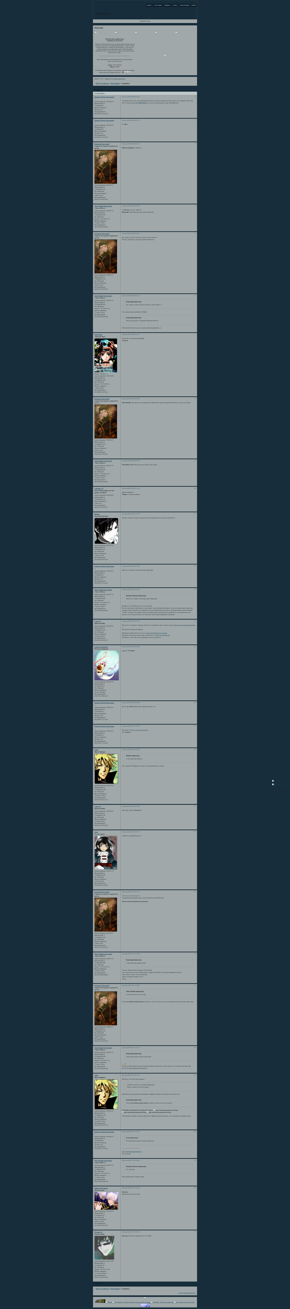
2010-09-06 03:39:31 (134, 334)
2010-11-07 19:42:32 (134, 1188)
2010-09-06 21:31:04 (134, 589)
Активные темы (145, 21)
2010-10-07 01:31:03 (134, 832)
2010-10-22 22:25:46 (134, 954)
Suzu (96, 832)
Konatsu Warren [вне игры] (104, 97)
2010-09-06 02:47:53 (134, 120)
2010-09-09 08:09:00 (134, 702)
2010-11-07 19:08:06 (134, 1160)
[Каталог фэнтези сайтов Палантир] (109, 1302)
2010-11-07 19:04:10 (134, 1131)
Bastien (96, 514)
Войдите (107, 79)
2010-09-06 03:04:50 (134, 206)
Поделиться (125, 96)
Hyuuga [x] (98, 1232)
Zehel (96, 750)
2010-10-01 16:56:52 (134, 726)
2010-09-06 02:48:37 (134, 144)
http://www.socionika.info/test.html (184, 625)
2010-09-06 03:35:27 (134, 295)
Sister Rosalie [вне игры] (103, 206)
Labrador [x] (98, 488)
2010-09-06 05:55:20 (134, 488)
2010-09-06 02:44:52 (134, 96)
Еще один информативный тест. (132, 1151)
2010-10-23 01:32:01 (134, 1075)
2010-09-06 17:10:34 (134, 514)
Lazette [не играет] (101, 647)
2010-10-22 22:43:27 (134, 1047)
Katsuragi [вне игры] (102, 144)
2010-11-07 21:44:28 (134, 1232)
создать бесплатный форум (187, 1293)
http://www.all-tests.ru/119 (140, 730)
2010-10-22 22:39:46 (134, 985)
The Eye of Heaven (102, 83)
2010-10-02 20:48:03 (134, 749)
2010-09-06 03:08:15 (134, 233)
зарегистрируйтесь (119, 79)
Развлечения (115, 83)
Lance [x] (97, 621)
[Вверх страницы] (278, 781)
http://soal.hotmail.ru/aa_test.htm (156, 633)
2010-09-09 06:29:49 (134, 646)
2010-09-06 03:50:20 (134, 460)
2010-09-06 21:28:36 (134, 566)
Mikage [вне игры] (101, 1188)
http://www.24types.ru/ (163, 635)
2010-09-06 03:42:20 (134, 398)
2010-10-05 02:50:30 (134, 806)
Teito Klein (98, 335)
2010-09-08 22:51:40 (134, 621)
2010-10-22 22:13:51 (134, 891)
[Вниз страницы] (278, 784)
